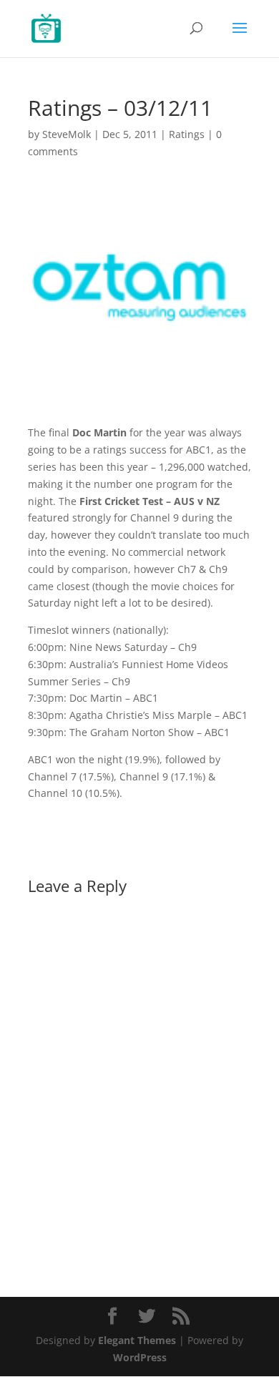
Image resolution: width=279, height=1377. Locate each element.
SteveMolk (66, 134)
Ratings (187, 134)
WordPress (140, 1357)
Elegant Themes (137, 1340)
